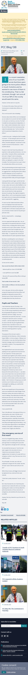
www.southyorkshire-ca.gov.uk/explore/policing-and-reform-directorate (14, 31)
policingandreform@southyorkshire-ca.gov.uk (14, 39)
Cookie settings (11, 672)
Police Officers (20, 515)
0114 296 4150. (20, 40)
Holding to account (7, 515)
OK (4, 672)
